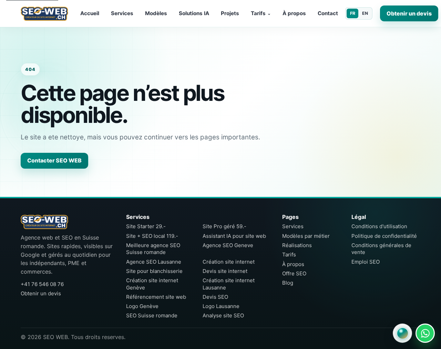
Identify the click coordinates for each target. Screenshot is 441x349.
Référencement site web (156, 297)
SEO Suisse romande (151, 315)
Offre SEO (294, 273)
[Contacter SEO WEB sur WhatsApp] (425, 333)
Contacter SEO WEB (54, 160)
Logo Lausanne (221, 306)
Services (122, 13)
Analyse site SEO (223, 315)
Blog (287, 282)
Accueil (89, 13)
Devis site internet (225, 271)
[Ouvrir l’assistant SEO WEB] (402, 333)
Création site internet (229, 261)
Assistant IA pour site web (234, 236)
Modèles (156, 13)
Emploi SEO (365, 261)
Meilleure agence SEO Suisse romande (153, 248)
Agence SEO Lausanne (153, 261)
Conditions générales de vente (381, 248)
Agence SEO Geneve (228, 245)
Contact (328, 13)
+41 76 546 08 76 (42, 284)
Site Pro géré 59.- (224, 226)
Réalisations (297, 245)
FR (352, 13)
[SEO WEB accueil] (44, 13)
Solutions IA (194, 13)
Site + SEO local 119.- (152, 236)
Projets (230, 13)
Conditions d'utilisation (379, 226)
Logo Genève (142, 306)
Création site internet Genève (152, 283)
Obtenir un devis (409, 13)
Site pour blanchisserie (154, 271)
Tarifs (261, 13)
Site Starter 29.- (146, 226)
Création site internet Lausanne (229, 283)
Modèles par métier (306, 236)
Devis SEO (215, 297)
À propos (294, 13)
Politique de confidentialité (384, 236)
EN (365, 13)
